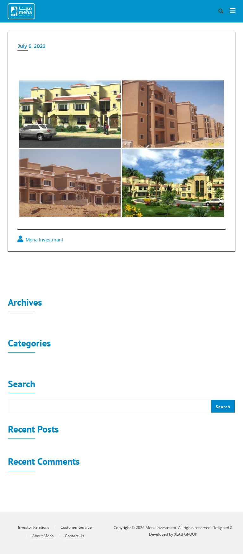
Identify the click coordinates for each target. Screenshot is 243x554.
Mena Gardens (33, 268)
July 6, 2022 (31, 46)
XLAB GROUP (185, 534)
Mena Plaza (213, 268)
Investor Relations (33, 527)
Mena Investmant (43, 239)
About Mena (43, 535)
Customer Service (76, 527)
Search (21, 384)
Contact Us (74, 535)
